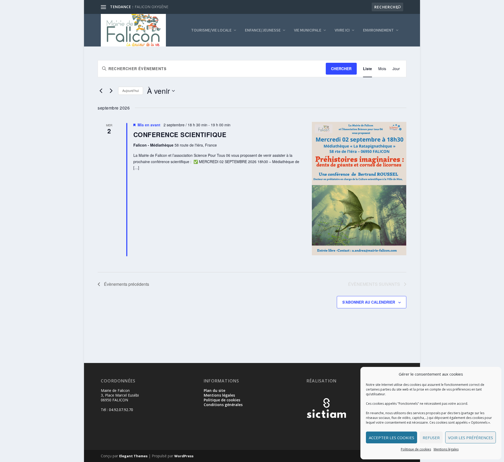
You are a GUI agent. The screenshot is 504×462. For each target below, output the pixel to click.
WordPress (183, 456)
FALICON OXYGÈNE (151, 6)
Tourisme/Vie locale (211, 30)
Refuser (431, 437)
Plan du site (214, 390)
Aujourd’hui (130, 90)
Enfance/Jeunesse (263, 30)
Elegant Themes (133, 456)
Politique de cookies (416, 449)
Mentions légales (446, 449)
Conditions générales (223, 404)
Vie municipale (307, 30)
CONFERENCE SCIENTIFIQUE (180, 134)
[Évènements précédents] (101, 91)
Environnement (378, 30)
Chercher (341, 68)
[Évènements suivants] (111, 91)
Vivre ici (342, 30)
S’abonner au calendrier (368, 302)
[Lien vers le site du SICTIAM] (326, 426)
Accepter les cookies (391, 437)
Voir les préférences (470, 437)
